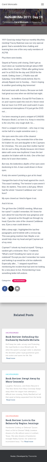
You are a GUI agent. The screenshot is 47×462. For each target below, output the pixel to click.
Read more (10, 358)
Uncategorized (19, 280)
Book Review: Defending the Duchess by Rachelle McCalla (22, 338)
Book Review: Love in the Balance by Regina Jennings (22, 422)
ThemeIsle (32, 456)
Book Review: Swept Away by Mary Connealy (23, 380)
